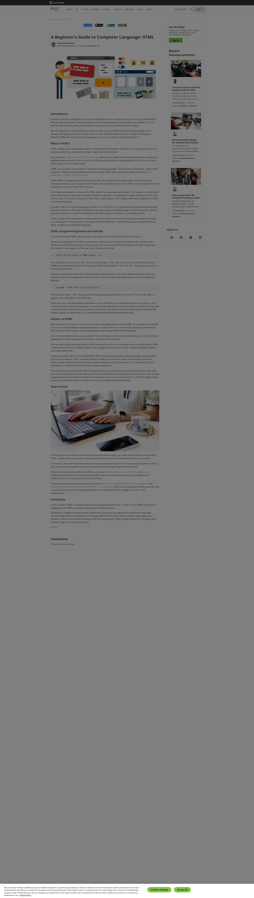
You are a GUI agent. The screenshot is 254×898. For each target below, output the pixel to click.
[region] (127, 891)
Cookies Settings (159, 889)
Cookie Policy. (25, 895)
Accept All (182, 889)
